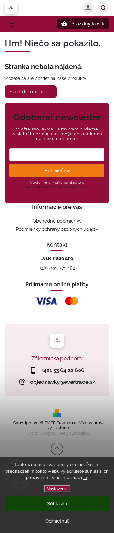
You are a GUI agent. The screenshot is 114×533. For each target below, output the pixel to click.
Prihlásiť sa (57, 170)
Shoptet (48, 433)
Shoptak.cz (81, 433)
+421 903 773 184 (57, 268)
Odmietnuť (57, 521)
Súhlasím (57, 504)
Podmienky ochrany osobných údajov (57, 229)
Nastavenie (57, 488)
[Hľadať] (103, 8)
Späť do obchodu (31, 92)
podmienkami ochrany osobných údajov (57, 187)
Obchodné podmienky (57, 221)
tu (85, 477)
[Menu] (12, 26)
